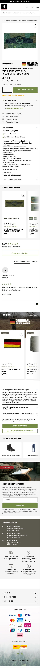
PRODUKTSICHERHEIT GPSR (12, 180)
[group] (20, 244)
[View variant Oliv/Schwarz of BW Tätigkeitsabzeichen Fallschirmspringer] (5, 218)
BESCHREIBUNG (7, 127)
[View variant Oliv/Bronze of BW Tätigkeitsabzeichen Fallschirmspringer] (10, 218)
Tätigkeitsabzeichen (11, 20)
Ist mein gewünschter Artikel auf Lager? (15, 390)
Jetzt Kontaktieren (20, 426)
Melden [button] (4, 294)
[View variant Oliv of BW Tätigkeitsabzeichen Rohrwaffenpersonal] (36, 218)
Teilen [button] (9, 294)
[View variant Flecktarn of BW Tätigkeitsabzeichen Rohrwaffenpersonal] (31, 218)
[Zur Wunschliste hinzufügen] (35, 25)
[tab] (22, 262)
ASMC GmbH (26, 660)
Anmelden (20, 505)
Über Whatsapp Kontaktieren (21, 430)
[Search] (4, 12)
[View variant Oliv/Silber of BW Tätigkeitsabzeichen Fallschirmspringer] (15, 218)
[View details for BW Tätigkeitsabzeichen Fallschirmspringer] (14, 203)
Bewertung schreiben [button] (20, 253)
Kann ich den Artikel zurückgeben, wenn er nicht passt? (16, 408)
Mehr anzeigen (33, 315)
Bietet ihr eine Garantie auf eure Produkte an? (17, 414)
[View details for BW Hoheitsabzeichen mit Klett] (12, 343)
